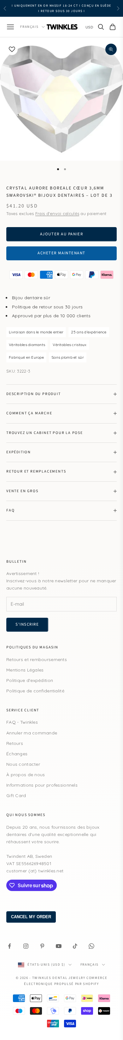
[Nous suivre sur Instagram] (26, 946)
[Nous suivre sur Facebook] (9, 946)
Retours (14, 743)
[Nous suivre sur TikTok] (75, 946)
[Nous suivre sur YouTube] (59, 946)
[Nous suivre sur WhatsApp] (91, 946)
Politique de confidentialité (35, 691)
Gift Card (16, 795)
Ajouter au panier (61, 234)
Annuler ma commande (31, 733)
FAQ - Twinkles (22, 722)
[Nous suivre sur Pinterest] (42, 946)
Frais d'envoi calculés (57, 213)
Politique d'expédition (29, 680)
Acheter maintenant (61, 253)
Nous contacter (23, 764)
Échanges (16, 754)
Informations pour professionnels (42, 785)
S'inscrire (27, 624)
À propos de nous (25, 774)
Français (29, 26)
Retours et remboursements (36, 659)
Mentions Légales (25, 670)
